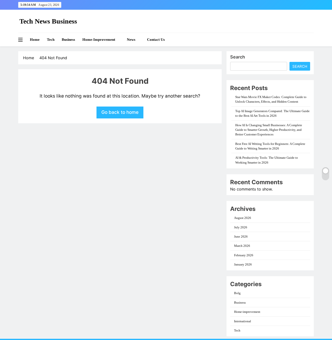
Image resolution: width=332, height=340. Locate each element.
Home (35, 39)
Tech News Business (48, 21)
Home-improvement (98, 39)
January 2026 (243, 264)
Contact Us (156, 39)
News (131, 39)
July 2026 (240, 227)
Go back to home (120, 112)
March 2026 (242, 246)
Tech (50, 39)
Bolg (237, 293)
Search (237, 56)
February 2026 (243, 255)
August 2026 (242, 218)
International (242, 321)
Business (68, 39)
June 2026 (241, 236)
